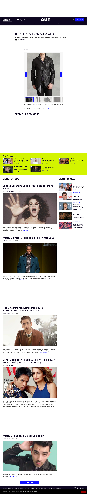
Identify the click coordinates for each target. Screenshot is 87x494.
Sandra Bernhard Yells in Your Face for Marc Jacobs (28, 187)
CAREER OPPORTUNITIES (20, 488)
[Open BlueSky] (18, 20)
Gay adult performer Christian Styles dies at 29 (78, 188)
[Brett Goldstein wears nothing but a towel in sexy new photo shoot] (36, 161)
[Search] (73, 20)
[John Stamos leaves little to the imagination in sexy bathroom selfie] (65, 196)
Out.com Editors (7, 240)
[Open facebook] (15, 20)
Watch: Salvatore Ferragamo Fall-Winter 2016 (28, 237)
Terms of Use (34, 491)
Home (4, 28)
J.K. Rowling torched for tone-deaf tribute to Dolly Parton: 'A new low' (21, 160)
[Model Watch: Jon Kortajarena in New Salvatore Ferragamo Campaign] (30, 330)
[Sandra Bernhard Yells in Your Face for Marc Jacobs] (30, 208)
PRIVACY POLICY (42, 488)
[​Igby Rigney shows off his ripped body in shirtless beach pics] (65, 225)
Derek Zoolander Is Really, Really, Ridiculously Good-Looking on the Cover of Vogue (29, 361)
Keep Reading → (27, 230)
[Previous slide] (26, 74)
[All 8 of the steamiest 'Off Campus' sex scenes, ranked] (65, 215)
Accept (83, 491)
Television (76, 212)
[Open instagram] (24, 20)
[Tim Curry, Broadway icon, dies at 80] (36, 168)
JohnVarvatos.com (50, 108)
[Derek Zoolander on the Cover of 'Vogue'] (30, 382)
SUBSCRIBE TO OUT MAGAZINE (6, 20)
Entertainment (19, 24)
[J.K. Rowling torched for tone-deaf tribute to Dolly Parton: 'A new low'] (8, 161)
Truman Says (9, 28)
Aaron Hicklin (22, 39)
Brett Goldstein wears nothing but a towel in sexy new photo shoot (48, 160)
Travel (53, 24)
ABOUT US (10, 488)
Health (44, 24)
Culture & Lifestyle (33, 24)
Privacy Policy (25, 491)
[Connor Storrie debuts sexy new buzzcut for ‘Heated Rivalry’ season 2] (65, 206)
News (59, 24)
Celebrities (76, 184)
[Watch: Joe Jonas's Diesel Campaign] (30, 455)
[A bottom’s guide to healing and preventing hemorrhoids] (64, 161)
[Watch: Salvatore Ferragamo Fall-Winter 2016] (30, 257)
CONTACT (5, 488)
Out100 (67, 24)
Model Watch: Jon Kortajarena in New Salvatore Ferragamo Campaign (24, 309)
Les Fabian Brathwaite (9, 191)
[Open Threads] (21, 20)
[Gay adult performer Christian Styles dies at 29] (65, 186)
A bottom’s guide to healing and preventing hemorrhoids (76, 160)
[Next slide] (61, 74)
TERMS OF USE (51, 488)
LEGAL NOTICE (59, 488)
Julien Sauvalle (7, 313)
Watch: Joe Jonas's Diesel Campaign (23, 435)
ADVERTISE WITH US (32, 488)
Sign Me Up (80, 20)
